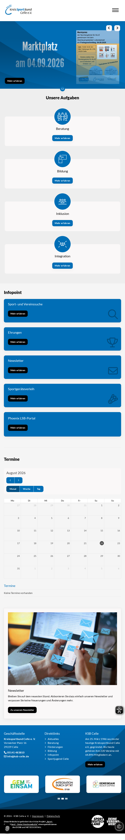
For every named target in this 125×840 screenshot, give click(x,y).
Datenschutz (53, 816)
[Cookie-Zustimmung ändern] (7, 828)
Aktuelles (53, 738)
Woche (26, 488)
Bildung (52, 750)
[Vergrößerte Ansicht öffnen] (62, 648)
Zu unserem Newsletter (22, 709)
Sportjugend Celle (58, 758)
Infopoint (53, 754)
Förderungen (55, 746)
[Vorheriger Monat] (10, 480)
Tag (38, 488)
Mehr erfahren (14, 80)
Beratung (53, 742)
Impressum (38, 816)
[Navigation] (115, 8)
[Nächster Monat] (18, 480)
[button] (59, 798)
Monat (13, 488)
